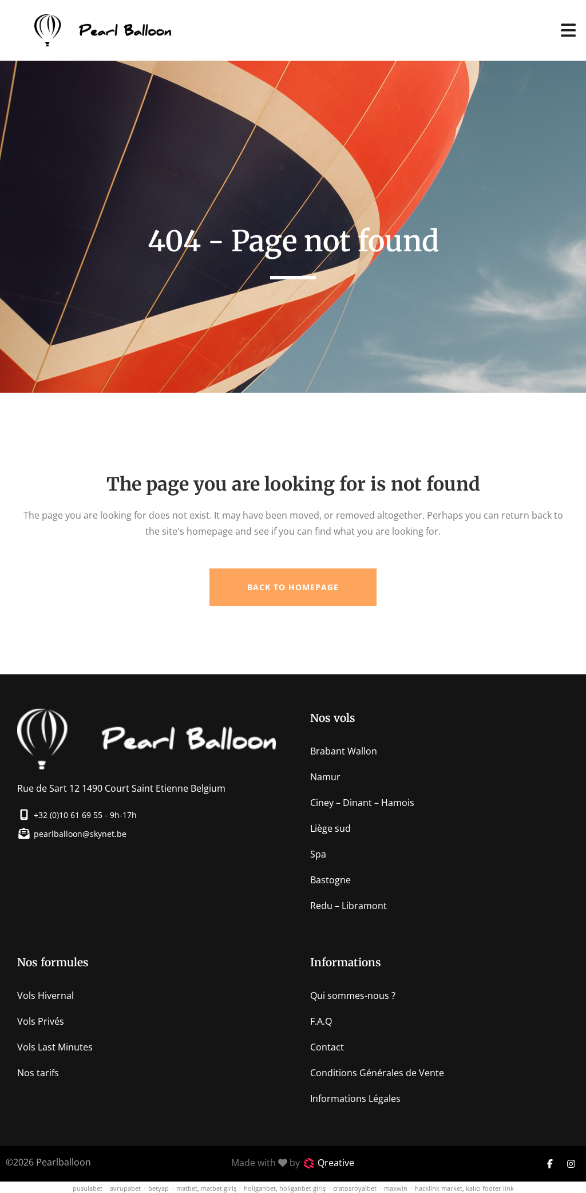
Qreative (336, 1162)
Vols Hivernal (45, 995)
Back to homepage (293, 587)
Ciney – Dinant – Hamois (362, 802)
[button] (568, 30)
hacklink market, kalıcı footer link (464, 1188)
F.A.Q (321, 1021)
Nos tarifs (38, 1072)
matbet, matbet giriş (206, 1188)
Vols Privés (40, 1021)
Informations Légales (355, 1098)
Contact (327, 1047)
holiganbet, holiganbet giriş (285, 1188)
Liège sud (330, 828)
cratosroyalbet (355, 1188)
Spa (318, 854)
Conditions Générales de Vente (377, 1072)
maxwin (395, 1188)
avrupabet (125, 1188)
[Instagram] (571, 1164)
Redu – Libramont (348, 905)
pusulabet (87, 1188)
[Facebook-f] (550, 1164)
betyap (158, 1188)
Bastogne (330, 880)
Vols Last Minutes (55, 1047)
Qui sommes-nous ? (352, 995)
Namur (325, 777)
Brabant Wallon (343, 751)
